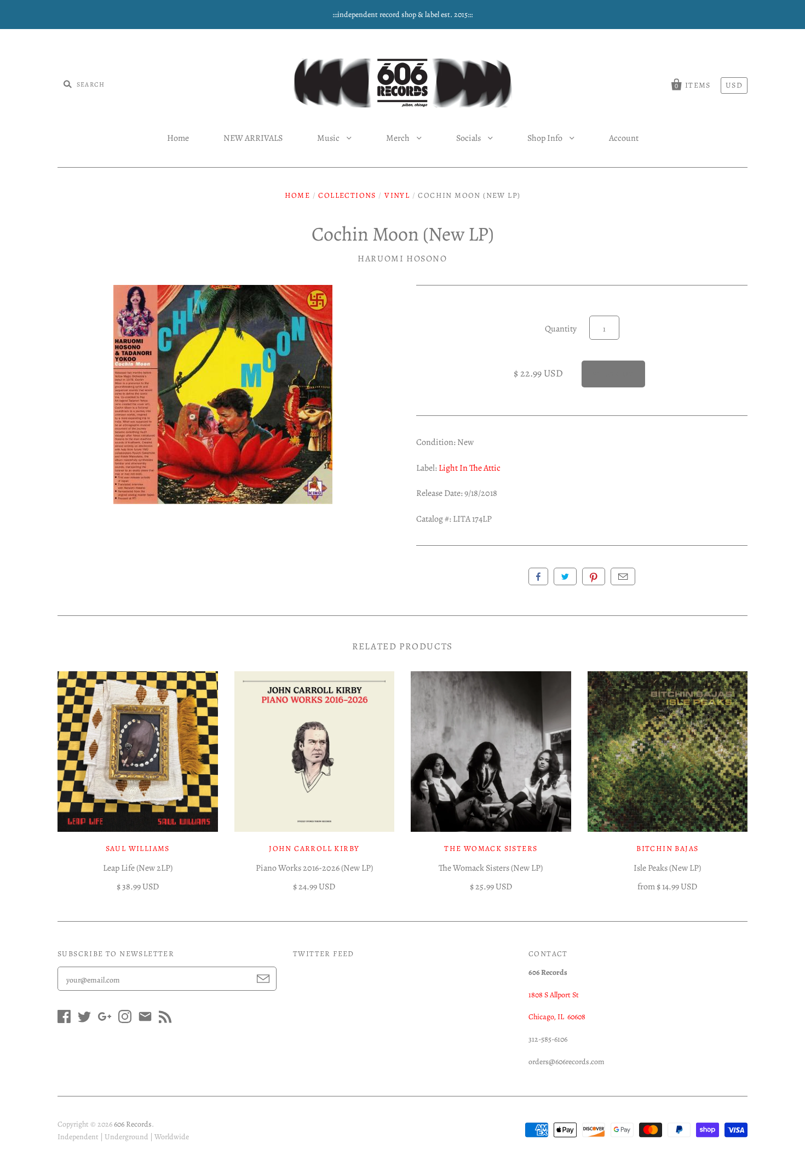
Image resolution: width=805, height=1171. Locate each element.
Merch (398, 138)
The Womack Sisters (490, 848)
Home (178, 138)
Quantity (561, 329)
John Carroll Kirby (314, 848)
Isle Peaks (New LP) (667, 868)
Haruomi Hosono (402, 259)
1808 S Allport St (553, 995)
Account (624, 138)
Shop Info (545, 138)
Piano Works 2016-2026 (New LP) (314, 868)
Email (623, 576)
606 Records (133, 1124)
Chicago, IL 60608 (556, 1017)
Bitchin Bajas (667, 848)
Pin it (593, 576)
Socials (469, 138)
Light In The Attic (470, 468)
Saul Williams (138, 848)
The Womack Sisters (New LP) (491, 868)
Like (538, 576)
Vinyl (397, 195)
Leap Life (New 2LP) (138, 868)
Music (329, 138)
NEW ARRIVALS (253, 138)
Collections (347, 195)
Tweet (565, 576)
